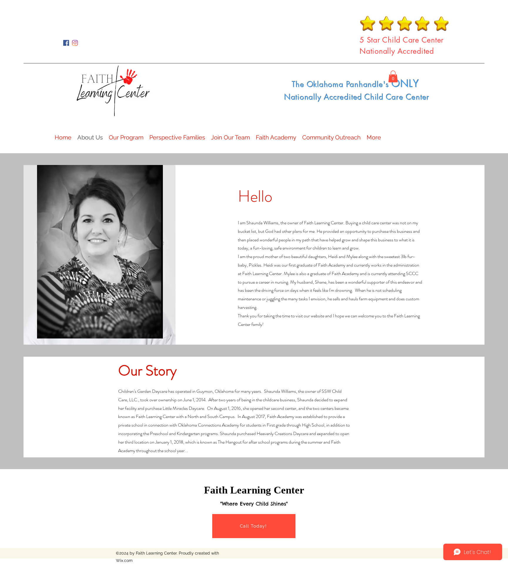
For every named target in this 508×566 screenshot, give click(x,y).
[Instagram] (75, 43)
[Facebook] (66, 43)
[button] (393, 76)
